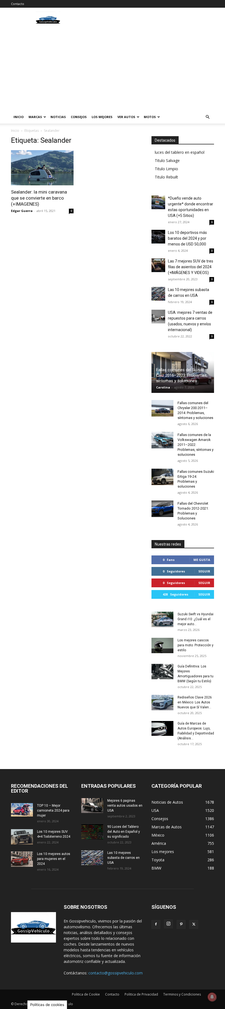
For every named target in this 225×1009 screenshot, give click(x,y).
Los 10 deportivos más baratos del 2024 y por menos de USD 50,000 (187, 238)
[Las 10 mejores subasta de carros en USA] (158, 294)
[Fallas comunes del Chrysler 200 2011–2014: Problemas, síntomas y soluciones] (162, 408)
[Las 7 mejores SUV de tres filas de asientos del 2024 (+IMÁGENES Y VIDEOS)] (158, 265)
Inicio (18, 117)
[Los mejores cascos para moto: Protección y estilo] (162, 645)
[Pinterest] (181, 924)
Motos (150, 117)
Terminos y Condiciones (182, 994)
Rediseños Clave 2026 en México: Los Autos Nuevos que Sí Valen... (195, 702)
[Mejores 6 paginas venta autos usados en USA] (92, 805)
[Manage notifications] (212, 997)
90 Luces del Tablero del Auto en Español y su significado (123, 831)
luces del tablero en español (179, 152)
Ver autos (126, 117)
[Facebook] (155, 924)
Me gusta (201, 560)
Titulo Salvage (167, 160)
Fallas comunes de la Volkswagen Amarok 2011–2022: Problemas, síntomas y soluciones (195, 445)
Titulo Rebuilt (166, 177)
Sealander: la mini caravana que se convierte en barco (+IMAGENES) (39, 198)
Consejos (79, 117)
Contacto (17, 4)
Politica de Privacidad (141, 994)
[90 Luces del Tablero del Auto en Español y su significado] (92, 832)
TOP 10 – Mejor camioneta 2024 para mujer (53, 810)
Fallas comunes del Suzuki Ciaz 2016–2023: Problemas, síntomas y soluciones (181, 375)
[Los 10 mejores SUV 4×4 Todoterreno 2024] (22, 837)
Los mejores (102, 117)
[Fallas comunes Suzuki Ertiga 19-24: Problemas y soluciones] (162, 477)
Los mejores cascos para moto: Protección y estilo (195, 645)
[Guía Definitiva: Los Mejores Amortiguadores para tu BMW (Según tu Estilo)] (162, 671)
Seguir (204, 571)
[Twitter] (193, 924)
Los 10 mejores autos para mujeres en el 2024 (53, 859)
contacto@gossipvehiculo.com (115, 973)
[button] (207, 117)
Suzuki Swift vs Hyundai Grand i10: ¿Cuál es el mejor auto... (195, 619)
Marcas (35, 117)
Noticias (58, 117)
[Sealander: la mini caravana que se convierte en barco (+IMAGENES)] (42, 167)
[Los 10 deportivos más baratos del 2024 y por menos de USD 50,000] (158, 237)
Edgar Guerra (22, 211)
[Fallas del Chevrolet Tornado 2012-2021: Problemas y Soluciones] (162, 509)
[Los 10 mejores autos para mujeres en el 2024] (22, 859)
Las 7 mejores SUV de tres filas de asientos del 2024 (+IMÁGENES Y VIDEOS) (190, 267)
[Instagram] (168, 923)
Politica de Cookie (86, 994)
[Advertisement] (112, 69)
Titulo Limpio (166, 168)
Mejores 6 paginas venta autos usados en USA (124, 805)
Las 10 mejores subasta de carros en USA (123, 858)
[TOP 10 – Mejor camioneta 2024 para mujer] (22, 810)
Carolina (163, 387)
